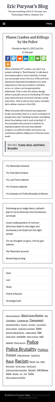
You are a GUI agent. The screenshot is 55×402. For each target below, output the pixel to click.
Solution (16, 374)
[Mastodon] (13, 58)
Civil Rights (11, 320)
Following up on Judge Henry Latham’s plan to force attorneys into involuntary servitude (26, 212)
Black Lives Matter (32, 315)
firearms (24, 325)
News (9, 286)
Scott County (31, 366)
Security (32, 370)
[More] (8, 64)
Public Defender (23, 355)
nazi (41, 336)
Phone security (20, 343)
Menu (49, 23)
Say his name (21, 366)
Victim (31, 374)
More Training (32, 337)
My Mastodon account (17, 251)
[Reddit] (19, 58)
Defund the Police (13, 325)
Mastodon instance (19, 165)
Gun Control (41, 325)
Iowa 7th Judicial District (15, 333)
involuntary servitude (26, 329)
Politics (43, 349)
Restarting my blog (15, 258)
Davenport (36, 320)
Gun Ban (32, 325)
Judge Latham (31, 333)
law (40, 332)
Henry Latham (11, 329)
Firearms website (18, 186)
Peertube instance (19, 172)
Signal (8, 374)
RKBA (42, 362)
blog (46, 316)
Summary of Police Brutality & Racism (29, 193)
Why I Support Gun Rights (15, 378)
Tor (21, 374)
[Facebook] (8, 58)
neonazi (9, 343)
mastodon (21, 336)
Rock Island (10, 366)
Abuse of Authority (13, 316)
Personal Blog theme (27, 397)
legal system (10, 337)
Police (32, 341)
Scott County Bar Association (16, 370)
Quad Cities (35, 355)
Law (8, 279)
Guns (8, 273)
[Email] (37, 58)
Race (10, 361)
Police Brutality (21, 349)
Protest (11, 355)
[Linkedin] (25, 58)
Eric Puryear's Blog (27, 6)
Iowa (39, 328)
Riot (37, 362)
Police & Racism (14, 293)
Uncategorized (13, 300)
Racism (21, 360)
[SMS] (43, 58)
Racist (32, 362)
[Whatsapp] (31, 58)
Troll (25, 374)
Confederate (22, 320)
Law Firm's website (19, 179)
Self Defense (42, 370)
